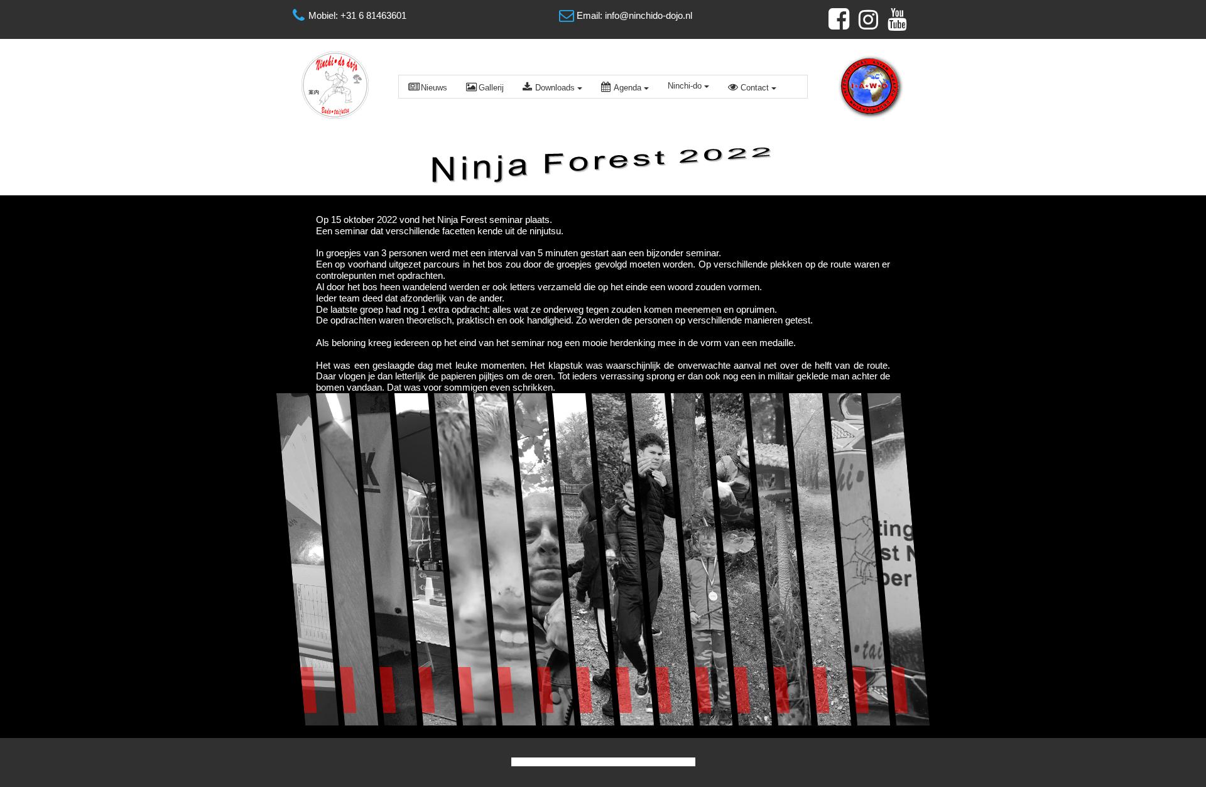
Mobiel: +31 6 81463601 (357, 15)
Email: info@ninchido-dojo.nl (634, 15)
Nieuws (434, 87)
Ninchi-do (685, 85)
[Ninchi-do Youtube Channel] (897, 19)
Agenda (627, 87)
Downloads (555, 87)
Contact (755, 87)
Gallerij (491, 87)
